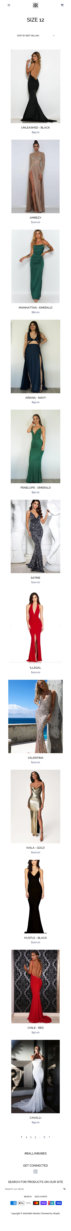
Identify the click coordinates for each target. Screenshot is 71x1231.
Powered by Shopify (50, 1213)
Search (28, 1197)
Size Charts (41, 1197)
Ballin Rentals (33, 1213)
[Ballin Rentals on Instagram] (35, 1172)
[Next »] (49, 1137)
